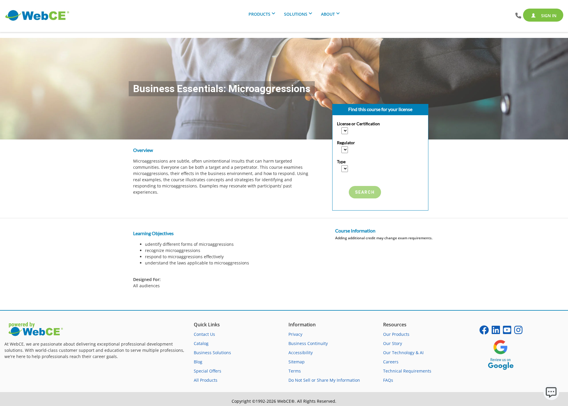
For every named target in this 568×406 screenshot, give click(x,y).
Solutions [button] (295, 14)
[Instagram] (518, 332)
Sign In (548, 15)
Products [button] (259, 14)
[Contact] (518, 15)
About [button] (328, 14)
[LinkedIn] (496, 332)
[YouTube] (507, 332)
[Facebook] (484, 332)
